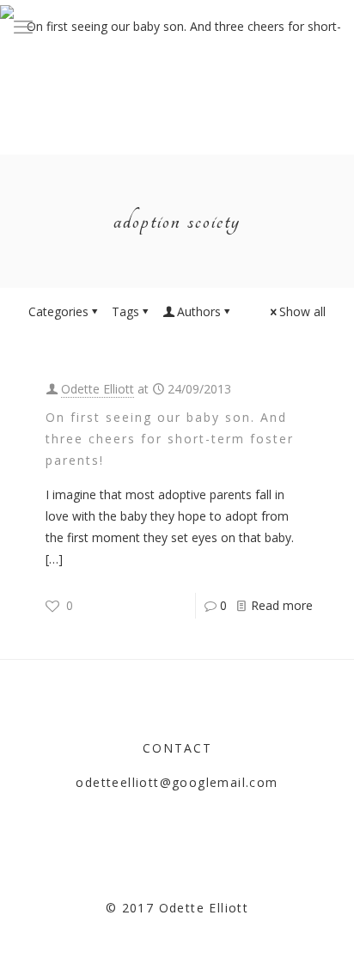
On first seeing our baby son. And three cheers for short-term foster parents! (170, 438)
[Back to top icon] (319, 935)
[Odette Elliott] (177, 25)
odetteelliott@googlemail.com (177, 782)
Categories (58, 311)
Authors (199, 311)
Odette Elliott (97, 389)
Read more (282, 605)
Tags (125, 311)
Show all (302, 311)
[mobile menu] (23, 25)
